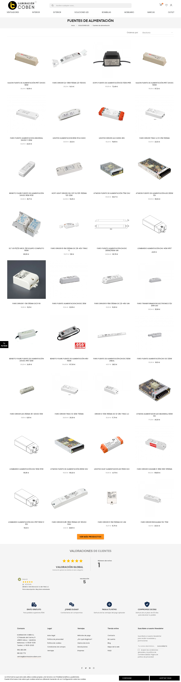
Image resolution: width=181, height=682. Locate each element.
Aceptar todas (165, 678)
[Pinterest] (89, 668)
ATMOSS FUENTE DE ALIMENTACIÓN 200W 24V (69, 469)
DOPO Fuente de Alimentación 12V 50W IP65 (112, 83)
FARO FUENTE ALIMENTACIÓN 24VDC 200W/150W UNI (112, 249)
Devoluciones (83, 647)
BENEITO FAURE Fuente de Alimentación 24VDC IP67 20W (26, 360)
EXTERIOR (57, 12)
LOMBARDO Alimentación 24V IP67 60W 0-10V (26, 523)
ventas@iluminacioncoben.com (29, 657)
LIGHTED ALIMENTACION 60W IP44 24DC (69, 138)
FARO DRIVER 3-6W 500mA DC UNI (112, 522)
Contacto (111, 635)
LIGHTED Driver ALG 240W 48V (112, 138)
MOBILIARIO (129, 12)
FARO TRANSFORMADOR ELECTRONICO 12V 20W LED (154, 305)
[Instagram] (93, 668)
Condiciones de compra (56, 647)
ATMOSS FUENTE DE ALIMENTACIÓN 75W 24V (112, 193)
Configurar (126, 678)
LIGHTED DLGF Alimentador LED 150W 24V (112, 469)
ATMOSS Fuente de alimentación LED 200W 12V (154, 194)
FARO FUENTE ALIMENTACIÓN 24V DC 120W (154, 359)
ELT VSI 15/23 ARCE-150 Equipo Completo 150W (26, 249)
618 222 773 (21, 653)
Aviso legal (51, 635)
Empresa (81, 651)
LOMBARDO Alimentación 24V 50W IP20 (26, 469)
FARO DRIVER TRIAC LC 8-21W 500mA (154, 138)
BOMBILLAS (106, 12)
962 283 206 (21, 650)
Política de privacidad (55, 639)
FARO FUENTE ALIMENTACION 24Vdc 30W (69, 304)
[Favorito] (166, 5)
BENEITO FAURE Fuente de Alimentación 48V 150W (69, 360)
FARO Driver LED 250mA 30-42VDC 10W (26, 414)
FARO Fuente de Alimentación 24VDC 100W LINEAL (112, 360)
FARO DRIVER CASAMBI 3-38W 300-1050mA (154, 469)
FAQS (110, 651)
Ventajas (50, 651)
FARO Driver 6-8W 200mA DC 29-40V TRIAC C (69, 249)
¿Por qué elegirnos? (85, 639)
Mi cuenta (111, 639)
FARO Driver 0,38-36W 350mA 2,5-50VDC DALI (69, 523)
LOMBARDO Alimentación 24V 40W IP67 (155, 248)
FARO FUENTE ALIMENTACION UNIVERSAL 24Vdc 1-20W (26, 139)
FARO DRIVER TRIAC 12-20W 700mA (69, 414)
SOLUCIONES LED (81, 12)
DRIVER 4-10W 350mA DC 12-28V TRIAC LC (112, 414)
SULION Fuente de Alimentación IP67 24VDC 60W (26, 84)
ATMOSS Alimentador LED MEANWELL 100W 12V (154, 415)
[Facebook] (81, 668)
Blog (109, 643)
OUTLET (171, 12)
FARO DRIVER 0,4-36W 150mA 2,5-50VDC (69, 83)
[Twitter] (85, 668)
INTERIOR (36, 12)
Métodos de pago (84, 635)
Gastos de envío (84, 643)
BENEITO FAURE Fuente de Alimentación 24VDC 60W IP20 (26, 194)
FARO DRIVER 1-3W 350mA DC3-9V (26, 304)
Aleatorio (157, 32)
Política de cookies (54, 643)
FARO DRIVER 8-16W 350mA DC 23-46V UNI (111, 304)
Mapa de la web (113, 647)
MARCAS (151, 12)
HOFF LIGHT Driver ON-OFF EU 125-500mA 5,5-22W (69, 194)
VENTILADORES (13, 12)
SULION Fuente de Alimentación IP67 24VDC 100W (154, 84)
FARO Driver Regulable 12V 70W (154, 522)
